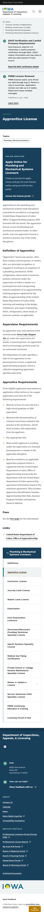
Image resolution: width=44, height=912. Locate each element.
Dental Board (11, 860)
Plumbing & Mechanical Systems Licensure (21, 33)
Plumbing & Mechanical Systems (17, 30)
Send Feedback (9, 899)
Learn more (13, 103)
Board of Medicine (14, 851)
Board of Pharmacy (14, 865)
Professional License (15, 842)
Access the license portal (17, 196)
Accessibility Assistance (14, 821)
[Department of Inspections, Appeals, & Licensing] (8, 9)
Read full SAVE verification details (23, 67)
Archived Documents (12, 873)
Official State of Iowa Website (13, 2)
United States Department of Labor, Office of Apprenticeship (22, 536)
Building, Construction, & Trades (17, 27)
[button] (35, 909)
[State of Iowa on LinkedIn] (5, 748)
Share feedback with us (21, 787)
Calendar (7, 807)
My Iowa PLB (11, 846)
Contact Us (8, 802)
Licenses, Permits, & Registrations (18, 25)
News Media (12, 816)
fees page (15, 518)
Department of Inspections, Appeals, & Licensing (15, 13)
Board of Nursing (13, 856)
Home (8, 22)
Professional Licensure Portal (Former (20, 835)
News (5, 811)
